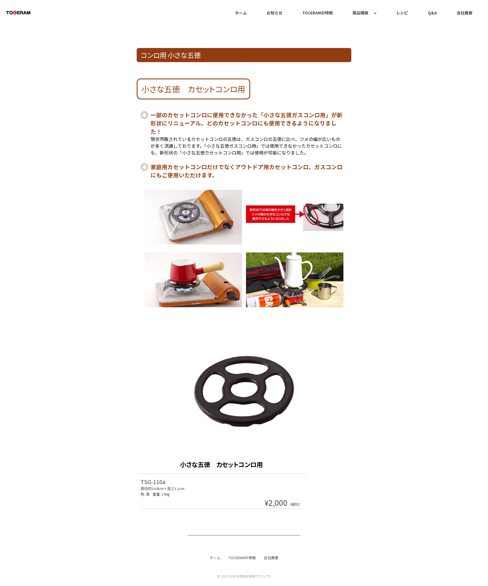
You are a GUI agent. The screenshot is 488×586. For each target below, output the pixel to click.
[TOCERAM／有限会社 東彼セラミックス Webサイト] (18, 12)
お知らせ (274, 13)
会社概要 (464, 13)
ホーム (241, 13)
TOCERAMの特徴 (317, 13)
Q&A (432, 13)
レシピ (402, 13)
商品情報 (360, 13)
